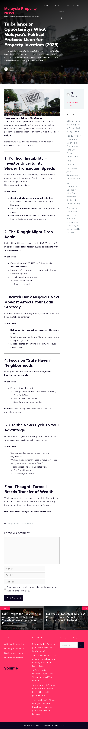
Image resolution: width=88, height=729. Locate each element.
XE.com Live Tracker (23, 284)
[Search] (81, 645)
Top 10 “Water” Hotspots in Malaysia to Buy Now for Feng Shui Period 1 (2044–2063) (74, 146)
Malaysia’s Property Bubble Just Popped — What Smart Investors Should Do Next (65, 617)
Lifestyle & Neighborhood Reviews (20, 523)
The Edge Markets (22, 470)
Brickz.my (20, 408)
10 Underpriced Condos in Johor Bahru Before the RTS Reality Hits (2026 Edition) (74, 193)
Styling (55, 5)
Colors (66, 5)
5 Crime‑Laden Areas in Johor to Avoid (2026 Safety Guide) (43, 647)
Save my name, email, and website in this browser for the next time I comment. (32, 589)
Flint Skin (36, 725)
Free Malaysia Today (24, 473)
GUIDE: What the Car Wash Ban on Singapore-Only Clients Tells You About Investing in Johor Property (22, 618)
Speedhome (29, 215)
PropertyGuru (44, 215)
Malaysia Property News (20, 10)
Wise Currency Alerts (24, 280)
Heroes (61, 12)
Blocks (76, 5)
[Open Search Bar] (61, 18)
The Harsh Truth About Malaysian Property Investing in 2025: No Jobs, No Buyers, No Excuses (43, 707)
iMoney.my (42, 337)
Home (46, 5)
